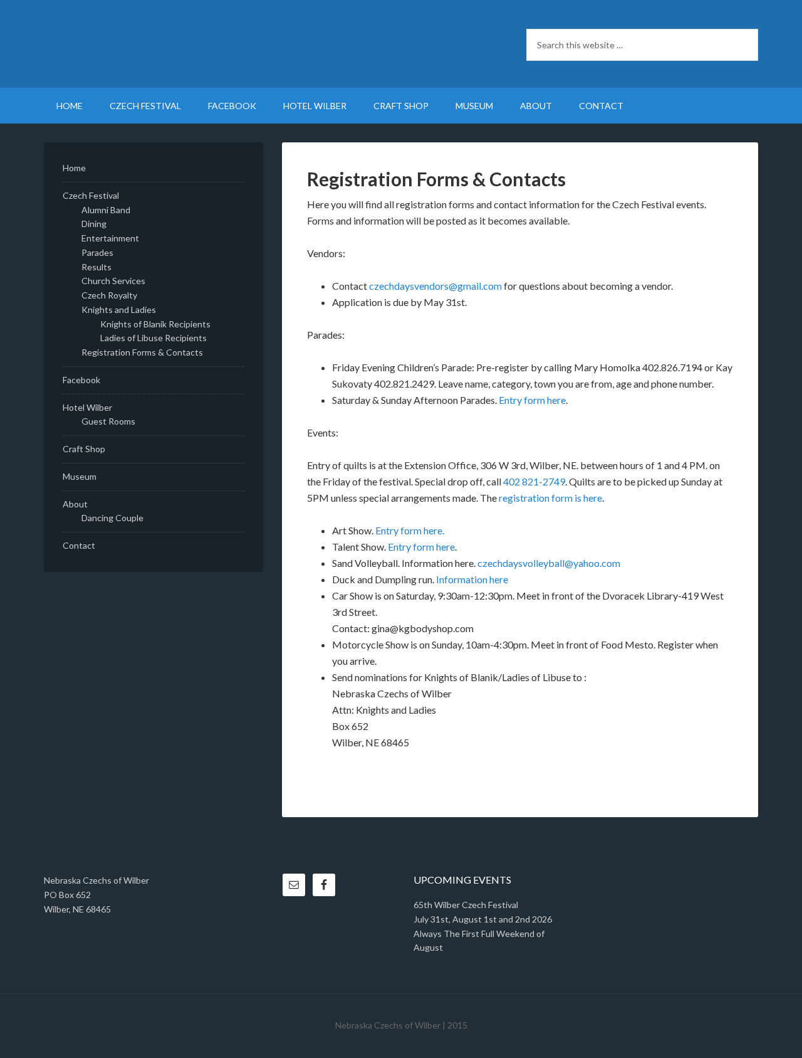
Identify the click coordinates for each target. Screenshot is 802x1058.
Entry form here (532, 400)
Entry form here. (409, 530)
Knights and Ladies (118, 309)
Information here (472, 579)
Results (96, 267)
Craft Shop (84, 448)
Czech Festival (91, 195)
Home (74, 167)
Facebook (81, 379)
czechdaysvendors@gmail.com (435, 286)
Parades (97, 252)
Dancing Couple (112, 517)
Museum (79, 476)
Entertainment (110, 238)
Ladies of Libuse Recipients (153, 337)
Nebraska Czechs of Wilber (150, 44)
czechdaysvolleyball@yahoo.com (548, 563)
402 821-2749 (534, 481)
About (75, 504)
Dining (94, 223)
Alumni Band (105, 209)
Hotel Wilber (87, 407)
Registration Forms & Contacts (142, 352)
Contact (79, 545)
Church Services (113, 280)
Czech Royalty (109, 295)
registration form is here (550, 498)
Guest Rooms (108, 421)
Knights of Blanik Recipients (155, 324)
